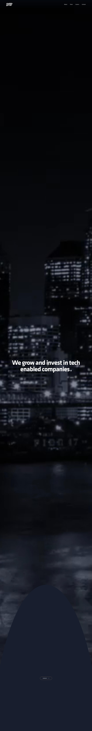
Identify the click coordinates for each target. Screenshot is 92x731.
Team (71, 4)
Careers (77, 4)
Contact (84, 4)
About (65, 4)
